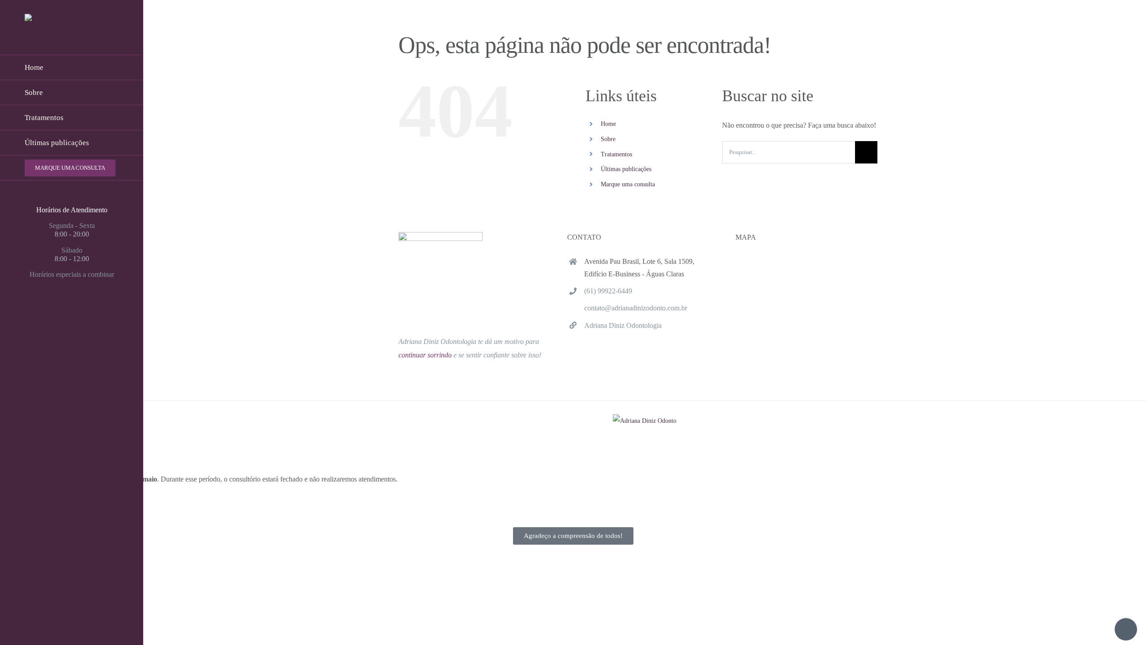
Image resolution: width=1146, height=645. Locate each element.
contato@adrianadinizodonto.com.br (635, 308)
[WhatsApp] (87, 309)
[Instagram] (71, 309)
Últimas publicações (626, 169)
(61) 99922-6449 (608, 291)
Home (608, 123)
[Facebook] (55, 309)
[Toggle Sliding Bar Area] (1126, 629)
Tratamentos (616, 154)
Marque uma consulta (628, 184)
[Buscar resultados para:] (788, 151)
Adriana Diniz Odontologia (623, 325)
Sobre (608, 139)
